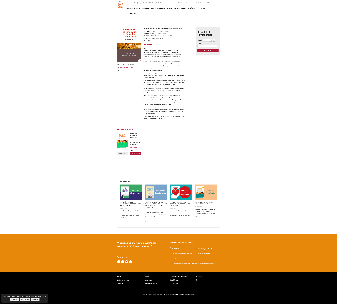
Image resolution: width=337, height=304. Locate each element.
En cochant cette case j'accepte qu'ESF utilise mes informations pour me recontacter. (193, 263)
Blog (197, 280)
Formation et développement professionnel (205, 248)
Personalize (35, 300)
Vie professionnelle (158, 8)
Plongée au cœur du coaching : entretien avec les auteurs (180, 203)
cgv (183, 294)
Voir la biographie (164, 31)
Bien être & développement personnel (182, 253)
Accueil (130, 8)
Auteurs (199, 276)
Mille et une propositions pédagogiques (134, 135)
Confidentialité (189, 294)
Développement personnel (176, 8)
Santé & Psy (191, 8)
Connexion (178, 2)
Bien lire (137, 8)
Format (199, 43)
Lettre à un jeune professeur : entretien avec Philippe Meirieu (130, 203)
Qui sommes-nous (148, 3)
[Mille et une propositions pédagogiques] (122, 140)
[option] (130, 204)
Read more (122, 220)
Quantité (199, 40)
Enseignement (175, 248)
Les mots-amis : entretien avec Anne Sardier (204, 203)
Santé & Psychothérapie (204, 253)
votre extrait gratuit (128, 71)
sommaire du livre (126, 68)
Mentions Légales (177, 294)
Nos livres (201, 8)
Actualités (132, 13)
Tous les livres (174, 284)
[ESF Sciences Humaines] (120, 4)
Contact (158, 3)
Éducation (145, 8)
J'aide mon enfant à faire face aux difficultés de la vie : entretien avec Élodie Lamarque (156, 204)
